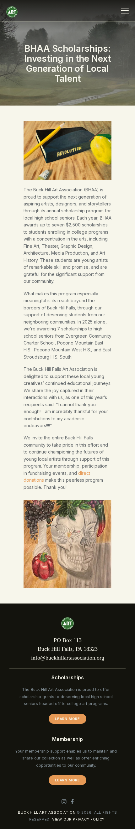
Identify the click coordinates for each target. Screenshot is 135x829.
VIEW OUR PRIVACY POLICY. (79, 819)
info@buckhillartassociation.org (67, 658)
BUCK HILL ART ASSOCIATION (46, 812)
